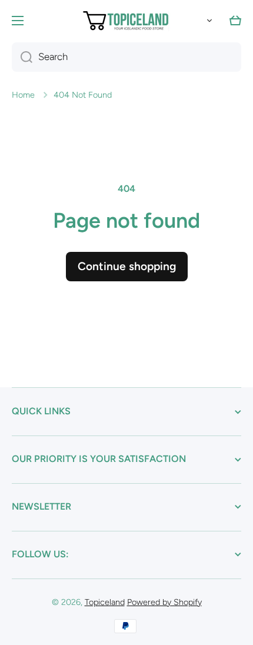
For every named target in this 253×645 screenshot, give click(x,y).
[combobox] (126, 57)
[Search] (22, 57)
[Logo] (126, 21)
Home (23, 94)
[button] (207, 20)
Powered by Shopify (164, 602)
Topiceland (105, 602)
